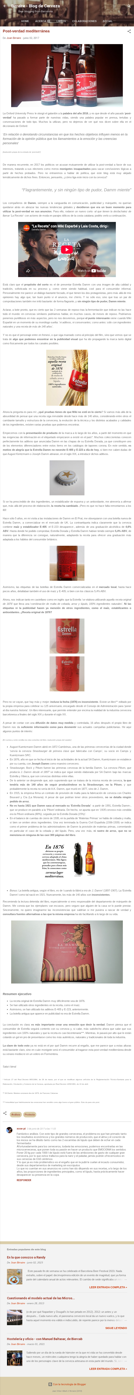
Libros (61, 21)
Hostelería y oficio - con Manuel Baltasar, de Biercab (44, 1339)
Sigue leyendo (116, 1328)
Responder (24, 1180)
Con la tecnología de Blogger (69, 1384)
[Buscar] (129, 6)
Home (25, 21)
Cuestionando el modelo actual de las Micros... (41, 1298)
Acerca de (42, 21)
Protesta (30, 1114)
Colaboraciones (84, 21)
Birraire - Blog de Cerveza (35, 6)
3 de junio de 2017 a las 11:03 (41, 1128)
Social (108, 21)
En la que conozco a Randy (26, 1257)
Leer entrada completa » (108, 1287)
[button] (129, 31)
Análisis (15, 1114)
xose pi (21, 1128)
